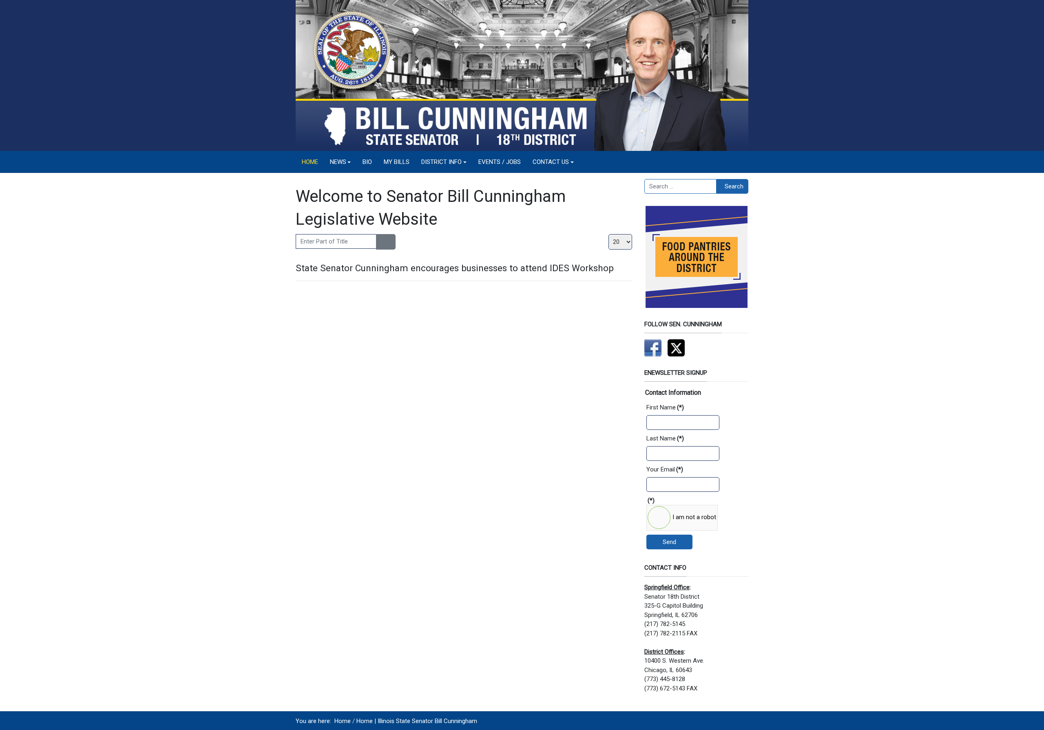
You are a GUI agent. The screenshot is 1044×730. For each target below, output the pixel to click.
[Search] (381, 242)
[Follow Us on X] (676, 347)
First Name (665, 407)
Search (734, 186)
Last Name (665, 438)
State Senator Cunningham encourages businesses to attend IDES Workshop (455, 268)
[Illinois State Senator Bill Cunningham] (522, 75)
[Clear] (390, 242)
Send (669, 542)
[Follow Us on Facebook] (652, 347)
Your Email (664, 469)
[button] (340, 162)
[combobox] (680, 186)
